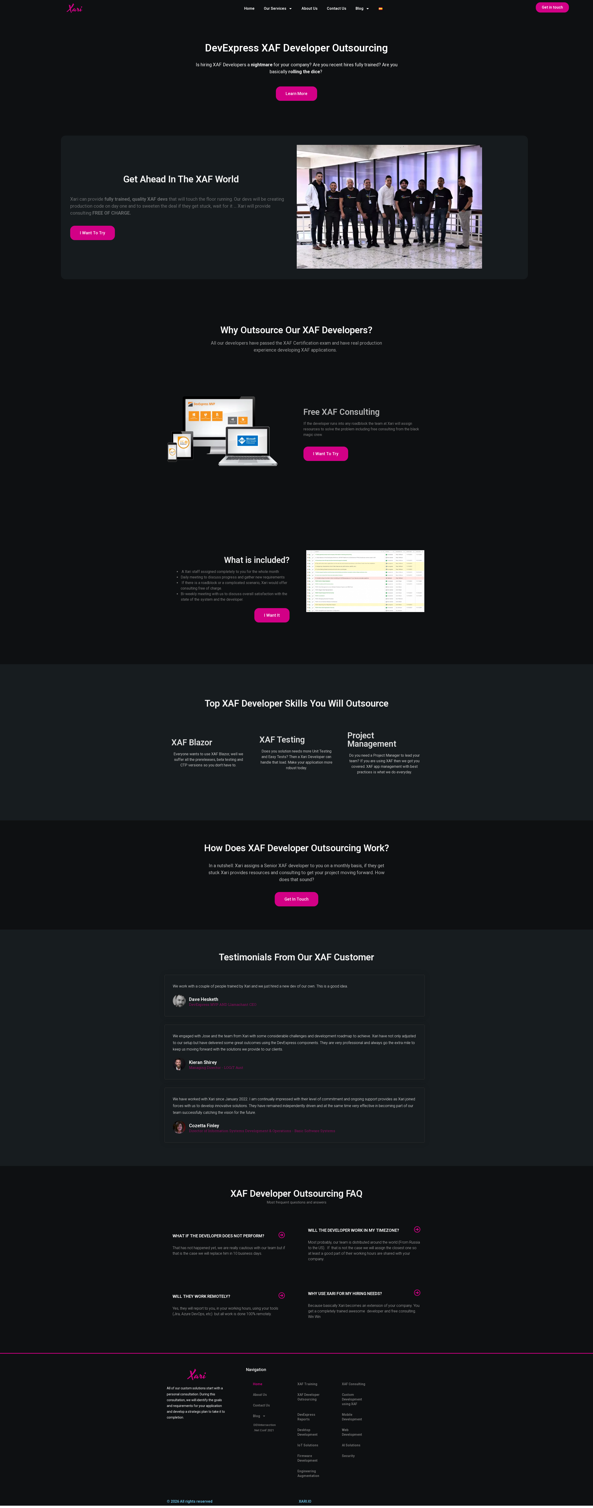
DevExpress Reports (306, 1417)
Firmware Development (307, 1458)
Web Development (352, 1432)
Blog (359, 8)
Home (249, 8)
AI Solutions (351, 1445)
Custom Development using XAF (352, 1399)
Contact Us (336, 8)
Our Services (275, 8)
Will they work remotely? (201, 1296)
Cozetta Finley (204, 1125)
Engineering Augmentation (308, 1473)
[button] (229, 1235)
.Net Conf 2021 (263, 1430)
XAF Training (307, 1384)
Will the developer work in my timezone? (353, 1230)
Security (348, 1456)
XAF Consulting (353, 1384)
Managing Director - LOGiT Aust (216, 1067)
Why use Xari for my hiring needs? (345, 1293)
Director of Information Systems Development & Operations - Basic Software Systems (262, 1131)
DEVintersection (264, 1425)
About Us (310, 8)
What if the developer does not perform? (218, 1235)
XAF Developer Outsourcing (308, 1397)
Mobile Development (352, 1417)
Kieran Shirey (203, 1062)
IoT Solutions (307, 1445)
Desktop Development (307, 1432)
